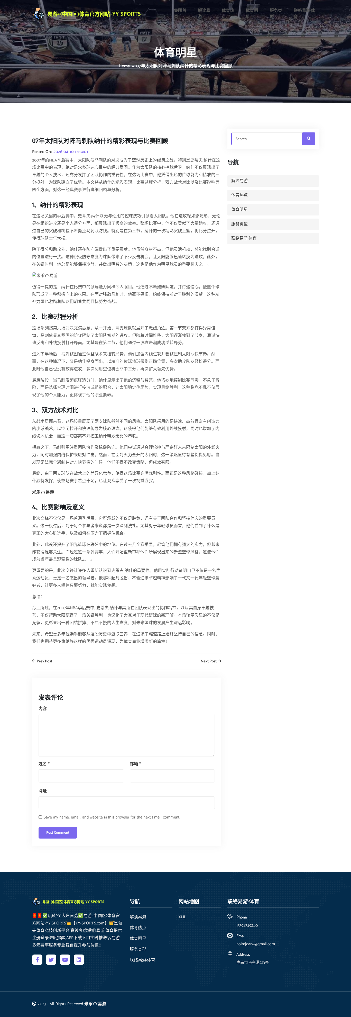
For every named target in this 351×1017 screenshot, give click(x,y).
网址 (43, 791)
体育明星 (252, 14)
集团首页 (180, 14)
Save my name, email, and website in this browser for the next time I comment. (112, 817)
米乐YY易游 (95, 1004)
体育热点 (228, 14)
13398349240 (247, 925)
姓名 (44, 764)
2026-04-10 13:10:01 (70, 152)
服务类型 (276, 14)
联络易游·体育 (304, 14)
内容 (43, 708)
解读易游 (204, 14)
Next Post (209, 661)
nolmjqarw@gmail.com (255, 944)
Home (124, 66)
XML (182, 917)
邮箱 (135, 764)
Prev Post (44, 661)
